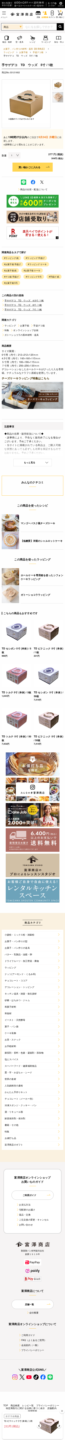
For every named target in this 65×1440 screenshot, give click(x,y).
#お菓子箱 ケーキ (32, 270)
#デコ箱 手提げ (11, 276)
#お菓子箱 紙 (10, 270)
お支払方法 (25, 1204)
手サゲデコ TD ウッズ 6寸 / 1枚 (23, 305)
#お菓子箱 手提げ (12, 264)
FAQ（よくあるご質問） (33, 1340)
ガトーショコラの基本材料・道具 (22, 334)
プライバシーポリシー (32, 1350)
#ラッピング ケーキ (37, 264)
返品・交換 (25, 1214)
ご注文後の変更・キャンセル (34, 1219)
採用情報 (32, 1411)
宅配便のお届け (27, 1209)
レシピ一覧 (28, 1405)
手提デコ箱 (38, 52)
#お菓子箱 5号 (11, 282)
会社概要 (33, 1312)
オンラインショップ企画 (25, 330)
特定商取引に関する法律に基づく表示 (25, 1408)
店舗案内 (52, 1408)
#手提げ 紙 (54, 276)
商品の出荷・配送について (34, 189)
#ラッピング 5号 (33, 276)
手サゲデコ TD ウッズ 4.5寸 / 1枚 (24, 300)
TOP (5, 1405)
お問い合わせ (26, 1224)
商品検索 (15, 1405)
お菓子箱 (23, 52)
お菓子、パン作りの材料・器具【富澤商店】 (24, 48)
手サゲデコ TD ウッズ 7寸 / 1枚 (23, 309)
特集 (7, 330)
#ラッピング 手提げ (35, 257)
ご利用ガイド (28, 1335)
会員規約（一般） (30, 1345)
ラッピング (8, 52)
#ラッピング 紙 (11, 257)
